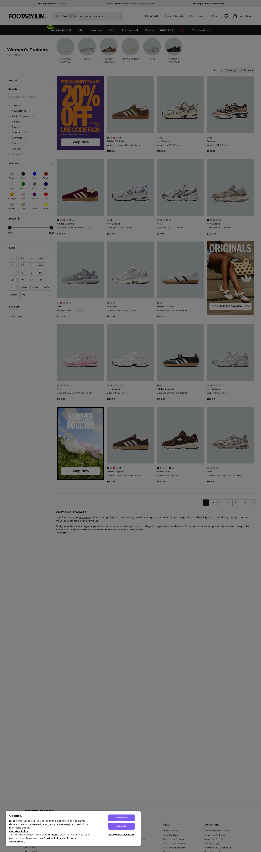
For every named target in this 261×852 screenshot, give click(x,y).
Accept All (121, 817)
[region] (73, 828)
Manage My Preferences (121, 834)
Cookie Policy (52, 838)
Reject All (121, 826)
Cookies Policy (18, 831)
